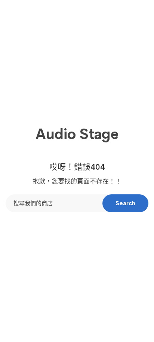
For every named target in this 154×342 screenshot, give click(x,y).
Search (125, 203)
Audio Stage (77, 134)
